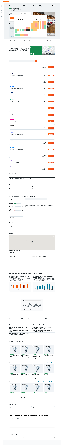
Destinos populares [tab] (20, 418)
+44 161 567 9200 (12, 10)
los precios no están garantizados (29, 431)
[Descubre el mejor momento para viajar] (1, 14)
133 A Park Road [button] (34, 355)
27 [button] (22, 30)
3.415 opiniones (17, 8)
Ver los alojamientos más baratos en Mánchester (48, 362)
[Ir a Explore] (1, 10)
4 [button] (18, 23)
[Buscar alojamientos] (1, 6)
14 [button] (24, 25)
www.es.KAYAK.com (11, 442)
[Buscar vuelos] (1, 4)
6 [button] (22, 23)
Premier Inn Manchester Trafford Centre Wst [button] (25, 356)
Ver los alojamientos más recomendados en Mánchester (46, 381)
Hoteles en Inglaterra (33, 442)
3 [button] (38, 21)
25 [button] (18, 30)
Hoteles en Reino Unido (27, 442)
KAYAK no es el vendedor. (14, 434)
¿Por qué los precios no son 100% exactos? (17, 437)
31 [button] (16, 32)
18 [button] (18, 28)
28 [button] (24, 30)
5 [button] (20, 23)
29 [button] (26, 30)
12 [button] (20, 25)
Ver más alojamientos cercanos (50, 343)
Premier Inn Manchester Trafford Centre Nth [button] (14, 356)
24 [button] (16, 30)
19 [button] (20, 28)
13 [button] (22, 25)
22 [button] (26, 28)
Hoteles (16, 442)
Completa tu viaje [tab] (13, 418)
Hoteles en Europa (20, 442)
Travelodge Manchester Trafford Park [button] (48, 356)
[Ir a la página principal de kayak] (6, 1)
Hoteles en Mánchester (39, 442)
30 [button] (36, 30)
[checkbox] (13, 225)
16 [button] (36, 25)
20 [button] (22, 28)
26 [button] (20, 30)
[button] (2, 1)
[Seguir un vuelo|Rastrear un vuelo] (1, 12)
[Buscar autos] (1, 8)
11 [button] (18, 25)
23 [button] (36, 28)
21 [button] (24, 28)
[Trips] (1, 17)
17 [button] (38, 25)
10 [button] (16, 25)
